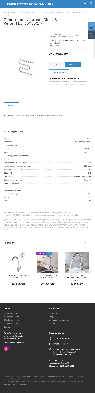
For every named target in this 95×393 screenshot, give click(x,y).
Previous (85, 243)
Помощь (8, 309)
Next (89, 243)
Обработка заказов (12, 320)
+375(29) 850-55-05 (62, 338)
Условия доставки (11, 316)
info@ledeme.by (60, 344)
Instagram (6, 348)
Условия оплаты (11, 313)
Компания (54, 309)
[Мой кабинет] (85, 4)
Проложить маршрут (62, 355)
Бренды (7, 327)
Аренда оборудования (59, 320)
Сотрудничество (11, 323)
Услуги (52, 316)
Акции (52, 323)
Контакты (53, 313)
